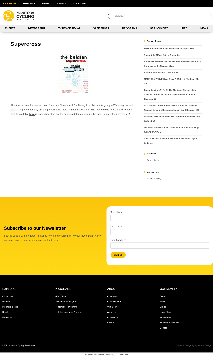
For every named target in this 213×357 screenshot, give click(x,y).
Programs (129, 28)
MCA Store (79, 3)
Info (184, 28)
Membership (36, 28)
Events (10, 28)
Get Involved (159, 28)
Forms (46, 3)
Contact (61, 3)
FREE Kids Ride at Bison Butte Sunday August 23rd (169, 48)
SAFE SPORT (101, 28)
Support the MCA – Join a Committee (162, 55)
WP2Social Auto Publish (94, 355)
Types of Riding (69, 28)
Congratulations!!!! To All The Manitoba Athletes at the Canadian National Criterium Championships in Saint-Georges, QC (170, 94)
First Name (116, 212)
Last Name (116, 226)
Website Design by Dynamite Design (194, 345)
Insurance (29, 3)
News (204, 28)
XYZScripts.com (121, 355)
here (123, 109)
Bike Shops (9, 3)
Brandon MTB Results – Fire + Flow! (161, 72)
